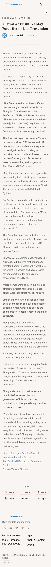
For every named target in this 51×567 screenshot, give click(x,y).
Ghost (44, 555)
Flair (6, 558)
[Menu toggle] (46, 4)
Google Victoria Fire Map (16, 469)
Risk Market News (18, 555)
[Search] (41, 4)
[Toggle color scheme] (7, 562)
